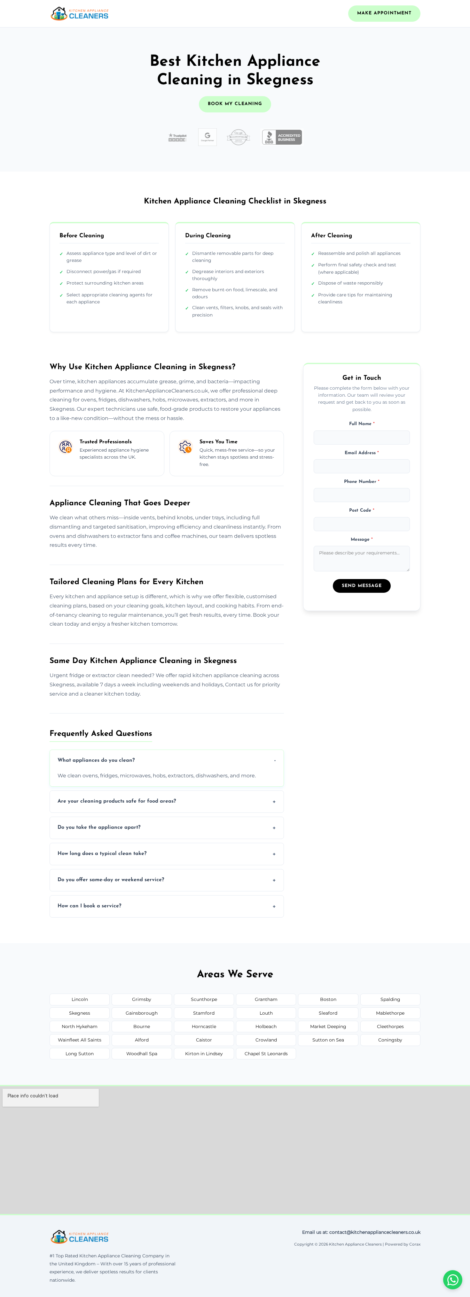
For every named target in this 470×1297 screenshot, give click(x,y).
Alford (142, 1040)
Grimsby (141, 999)
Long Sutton (80, 1054)
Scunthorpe (204, 999)
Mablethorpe (390, 1013)
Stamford (204, 1013)
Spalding (390, 999)
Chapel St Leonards (266, 1054)
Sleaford (328, 1013)
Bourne (141, 1026)
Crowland (266, 1040)
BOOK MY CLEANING (235, 104)
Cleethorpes (390, 1026)
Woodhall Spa (141, 1054)
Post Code (361, 510)
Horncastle (204, 1026)
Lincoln (80, 999)
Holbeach (266, 1026)
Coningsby (390, 1040)
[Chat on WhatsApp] (452, 1279)
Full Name (362, 424)
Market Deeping (328, 1026)
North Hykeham (80, 1026)
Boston (328, 999)
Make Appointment (384, 13)
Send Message (362, 586)
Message (362, 539)
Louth (266, 1013)
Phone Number (362, 481)
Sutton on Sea (328, 1040)
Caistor (204, 1040)
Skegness (79, 1013)
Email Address (362, 453)
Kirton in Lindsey (204, 1054)
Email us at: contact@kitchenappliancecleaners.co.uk (361, 1232)
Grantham (266, 999)
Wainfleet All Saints (79, 1040)
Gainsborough (142, 1013)
